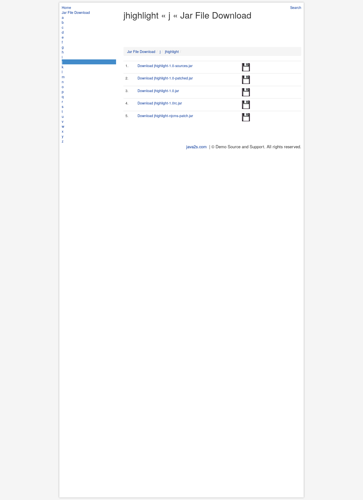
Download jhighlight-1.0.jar (158, 90)
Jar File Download (76, 12)
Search (295, 7)
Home (66, 7)
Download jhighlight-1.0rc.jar (160, 102)
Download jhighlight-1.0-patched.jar (165, 77)
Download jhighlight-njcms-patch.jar (165, 115)
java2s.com (196, 147)
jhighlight (172, 51)
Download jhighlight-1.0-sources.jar (165, 65)
